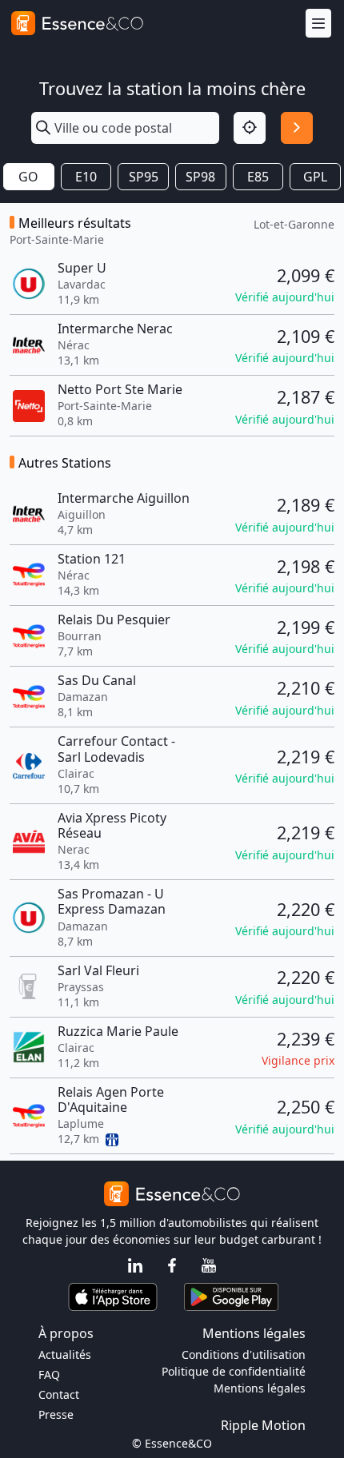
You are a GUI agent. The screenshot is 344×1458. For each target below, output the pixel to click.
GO (28, 176)
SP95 (143, 176)
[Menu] (318, 23)
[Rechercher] (297, 128)
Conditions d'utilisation (244, 1354)
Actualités (64, 1354)
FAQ (49, 1374)
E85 (258, 176)
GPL (315, 176)
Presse (56, 1414)
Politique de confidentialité (234, 1371)
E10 (86, 176)
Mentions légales (260, 1388)
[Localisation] (250, 128)
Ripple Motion (263, 1425)
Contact (58, 1394)
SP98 (200, 176)
